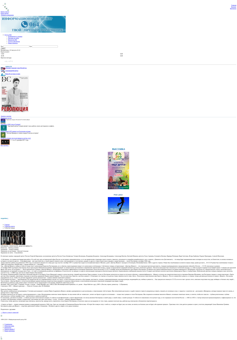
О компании (8, 324)
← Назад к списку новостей (9, 312)
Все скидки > (5, 145)
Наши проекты (13, 43)
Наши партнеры (9, 331)
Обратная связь (9, 326)
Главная (233, 5)
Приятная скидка (6, 118)
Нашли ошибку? (9, 329)
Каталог (233, 7)
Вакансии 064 (12, 40)
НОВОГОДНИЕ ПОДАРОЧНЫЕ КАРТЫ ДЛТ (16, 138)
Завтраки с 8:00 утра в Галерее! (10, 124)
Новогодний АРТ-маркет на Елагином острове (16, 131)
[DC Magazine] (15, 111)
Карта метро (5, 13)
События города (9, 226)
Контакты (233, 8)
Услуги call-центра (14, 41)
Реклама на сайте (13, 38)
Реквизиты (7, 327)
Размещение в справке (15, 36)
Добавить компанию (7, 15)
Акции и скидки (6, 116)
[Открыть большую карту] (1, 339)
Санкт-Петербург (9, 59)
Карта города (5, 11)
